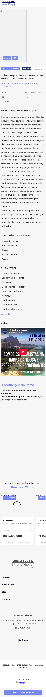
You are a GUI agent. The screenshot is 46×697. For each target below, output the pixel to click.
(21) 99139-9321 (23, 627)
